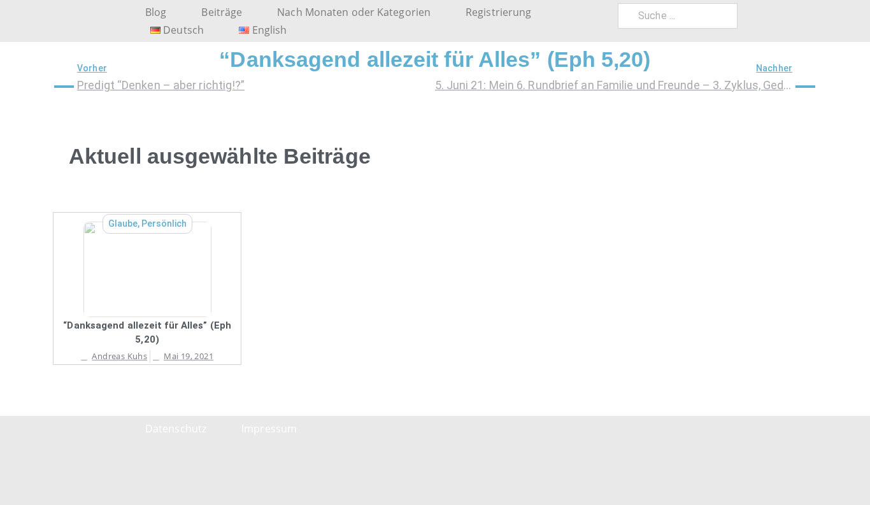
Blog (155, 12)
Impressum (269, 429)
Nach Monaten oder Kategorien (354, 12)
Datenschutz (175, 429)
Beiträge (221, 12)
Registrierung (498, 12)
